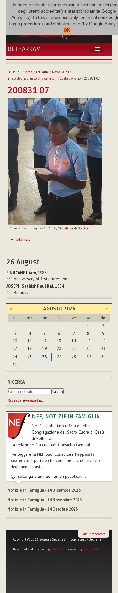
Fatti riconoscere (93, 534)
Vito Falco (58, 549)
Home (27, 72)
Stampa (23, 239)
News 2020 (60, 72)
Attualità (42, 72)
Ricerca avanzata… (26, 400)
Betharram (24, 49)
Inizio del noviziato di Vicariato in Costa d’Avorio (44, 78)
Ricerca (16, 382)
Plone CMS (91, 549)
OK (67, 30)
